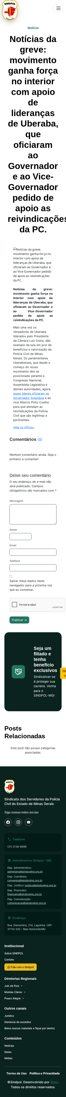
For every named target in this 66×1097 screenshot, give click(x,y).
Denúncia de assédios (17, 1022)
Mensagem (16, 501)
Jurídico (9, 1015)
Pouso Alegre (12, 998)
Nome (13, 529)
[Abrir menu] (58, 8)
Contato (9, 959)
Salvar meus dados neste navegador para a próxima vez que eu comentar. (31, 585)
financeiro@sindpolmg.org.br (24, 894)
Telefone (15, 561)
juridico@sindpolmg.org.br (40, 885)
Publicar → (19, 620)
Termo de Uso (16, 1073)
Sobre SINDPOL (13, 953)
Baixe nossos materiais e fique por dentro (29, 1028)
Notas (8, 1051)
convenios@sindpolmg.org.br (24, 880)
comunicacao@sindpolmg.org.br (26, 902)
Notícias (9, 1045)
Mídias (8, 1058)
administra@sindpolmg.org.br (25, 871)
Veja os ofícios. (23, 427)
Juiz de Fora (11, 985)
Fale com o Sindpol (22, 967)
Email (13, 545)
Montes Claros (13, 992)
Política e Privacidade (45, 1073)
